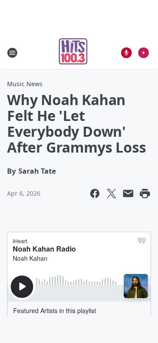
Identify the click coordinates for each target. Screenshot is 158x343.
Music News (25, 84)
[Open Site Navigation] (12, 52)
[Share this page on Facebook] (95, 193)
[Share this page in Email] (128, 193)
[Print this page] (145, 193)
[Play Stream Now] (143, 52)
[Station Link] (73, 52)
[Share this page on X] (111, 193)
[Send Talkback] (126, 52)
